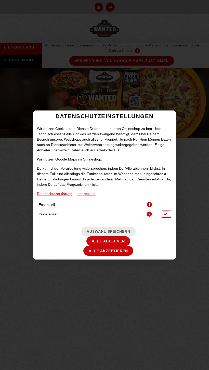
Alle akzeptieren (108, 251)
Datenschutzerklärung (54, 194)
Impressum (86, 194)
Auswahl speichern (108, 231)
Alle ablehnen (108, 241)
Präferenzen (49, 214)
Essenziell (47, 205)
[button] (149, 204)
